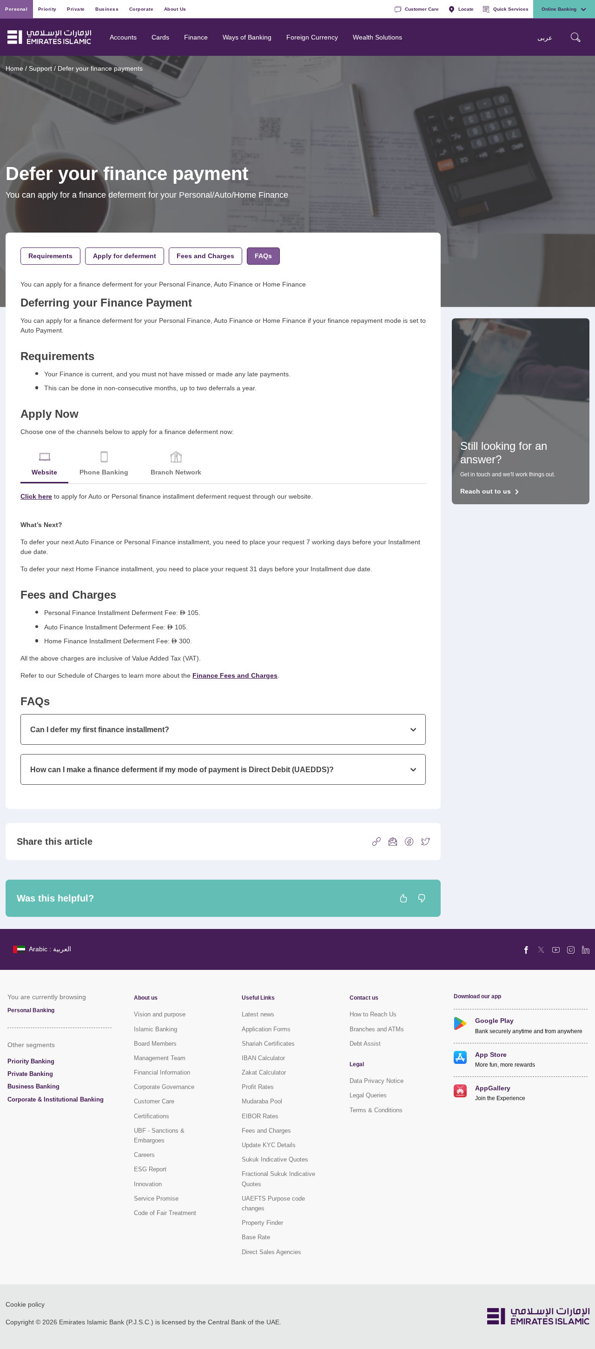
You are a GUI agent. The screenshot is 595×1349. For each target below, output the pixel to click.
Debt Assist (365, 1043)
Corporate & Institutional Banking (55, 1099)
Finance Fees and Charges (235, 675)
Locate (466, 9)
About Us (175, 9)
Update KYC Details (269, 1145)
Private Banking (30, 1073)
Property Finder (262, 1222)
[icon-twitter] (425, 841)
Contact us (364, 998)
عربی (544, 37)
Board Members (155, 1043)
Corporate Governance (164, 1086)
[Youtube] (556, 949)
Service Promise (156, 1198)
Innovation (148, 1184)
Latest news (258, 1014)
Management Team (159, 1058)
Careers (144, 1154)
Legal (357, 1064)
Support (40, 68)
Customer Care (422, 9)
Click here (36, 496)
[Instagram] (571, 949)
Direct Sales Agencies (271, 1252)
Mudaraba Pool (262, 1101)
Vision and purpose (159, 1014)
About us (146, 998)
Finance (196, 37)
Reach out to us (485, 491)
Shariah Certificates (268, 1043)
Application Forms (266, 1029)
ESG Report (150, 1169)
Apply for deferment (124, 256)
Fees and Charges (205, 256)
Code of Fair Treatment (165, 1212)
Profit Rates (258, 1086)
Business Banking (33, 1086)
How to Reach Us (373, 1014)
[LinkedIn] (585, 949)
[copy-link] (376, 841)
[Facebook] (526, 949)
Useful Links (258, 998)
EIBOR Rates (260, 1116)
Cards (160, 37)
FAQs (263, 256)
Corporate (141, 9)
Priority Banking (30, 1061)
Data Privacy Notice (376, 1080)
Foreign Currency (312, 37)
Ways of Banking (247, 37)
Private (76, 9)
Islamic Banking (155, 1029)
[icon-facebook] (409, 841)
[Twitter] (541, 949)
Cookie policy (25, 1304)
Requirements (50, 256)
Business (107, 9)
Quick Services (511, 9)
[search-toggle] (575, 37)
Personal (16, 9)
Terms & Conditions (376, 1110)
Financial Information (162, 1072)
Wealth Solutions (377, 37)
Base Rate (256, 1237)
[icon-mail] (393, 841)
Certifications (151, 1116)
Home (14, 68)
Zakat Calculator (264, 1072)
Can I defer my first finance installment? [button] (99, 729)
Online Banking (559, 9)
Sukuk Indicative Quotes (275, 1159)
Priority (47, 9)
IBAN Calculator (263, 1058)
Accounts (123, 37)
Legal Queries (368, 1095)
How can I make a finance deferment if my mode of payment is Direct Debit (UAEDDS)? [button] (182, 769)
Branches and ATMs (377, 1029)
